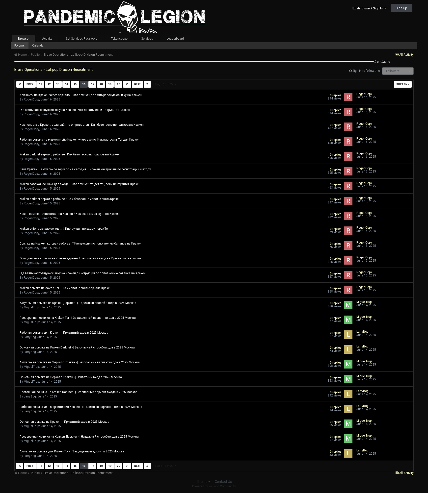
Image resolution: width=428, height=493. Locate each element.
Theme (202, 482)
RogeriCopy (31, 99)
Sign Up (401, 8)
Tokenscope (119, 38)
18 (101, 84)
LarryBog (30, 337)
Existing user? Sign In (368, 8)
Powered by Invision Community (214, 486)
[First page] (19, 84)
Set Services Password (81, 38)
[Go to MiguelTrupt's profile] (348, 305)
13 (57, 84)
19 (109, 84)
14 (66, 84)
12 (49, 84)
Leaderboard (175, 38)
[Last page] (147, 84)
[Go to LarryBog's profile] (348, 334)
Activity (47, 38)
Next (137, 84)
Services (147, 38)
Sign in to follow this (366, 71)
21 (127, 84)
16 (83, 84)
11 (40, 84)
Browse (23, 38)
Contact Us (223, 482)
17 (92, 84)
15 (75, 84)
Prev (30, 84)
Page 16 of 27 (165, 84)
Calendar (38, 45)
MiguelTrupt (32, 307)
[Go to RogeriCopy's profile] (348, 97)
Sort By (402, 84)
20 (118, 84)
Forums (19, 45)
